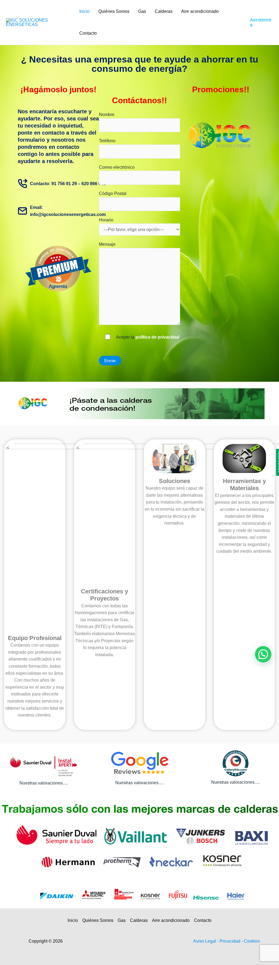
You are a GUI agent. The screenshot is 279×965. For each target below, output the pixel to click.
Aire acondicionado (200, 11)
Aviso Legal (205, 941)
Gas (142, 11)
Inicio (84, 11)
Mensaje (107, 244)
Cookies (252, 941)
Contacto (88, 33)
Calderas (163, 11)
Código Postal (112, 193)
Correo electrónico (117, 167)
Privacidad (230, 941)
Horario (106, 220)
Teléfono (107, 140)
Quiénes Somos (113, 11)
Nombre (106, 114)
